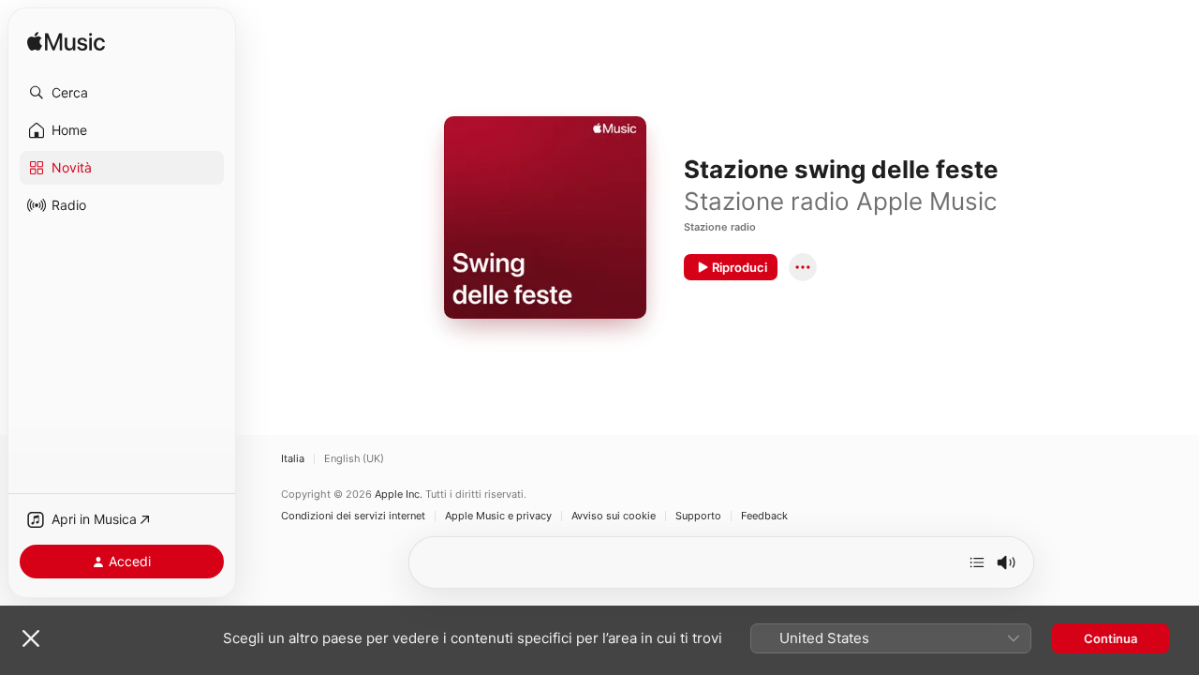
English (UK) (354, 459)
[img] (66, 42)
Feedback (764, 516)
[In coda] (977, 562)
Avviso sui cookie (613, 516)
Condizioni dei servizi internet (353, 516)
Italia (292, 459)
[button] (122, 93)
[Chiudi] (30, 638)
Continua (1110, 638)
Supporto (698, 516)
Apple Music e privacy (498, 516)
